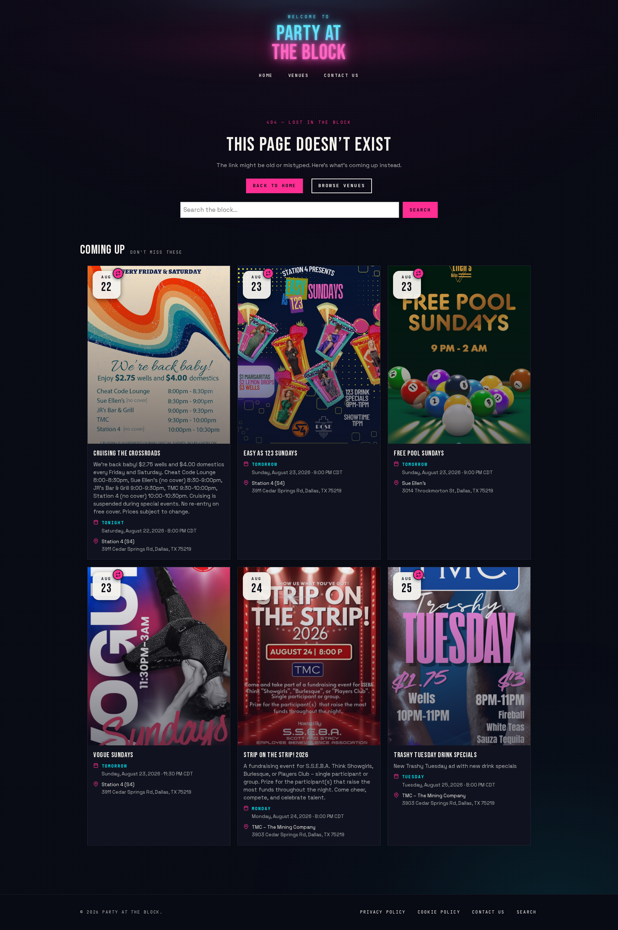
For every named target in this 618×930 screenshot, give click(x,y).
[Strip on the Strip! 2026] (309, 706)
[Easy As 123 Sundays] (309, 412)
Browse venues (341, 185)
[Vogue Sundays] (159, 706)
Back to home (274, 185)
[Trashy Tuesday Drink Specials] (459, 706)
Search (420, 209)
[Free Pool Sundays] (459, 412)
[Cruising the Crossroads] (159, 412)
